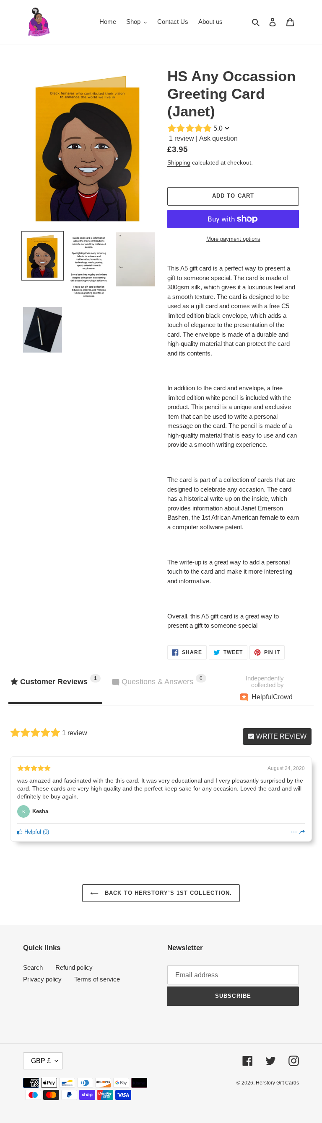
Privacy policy (42, 979)
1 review (181, 138)
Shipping (178, 162)
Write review (280, 736)
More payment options (233, 239)
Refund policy (74, 967)
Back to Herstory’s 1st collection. (167, 893)
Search (33, 967)
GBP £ (41, 1060)
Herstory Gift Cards (277, 1083)
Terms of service (97, 979)
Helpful (32, 832)
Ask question (218, 138)
